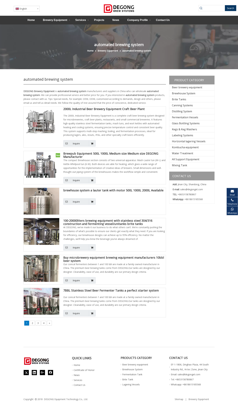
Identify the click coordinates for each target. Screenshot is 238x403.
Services (80, 20)
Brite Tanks (179, 99)
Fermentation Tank (132, 374)
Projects (99, 20)
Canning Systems (182, 105)
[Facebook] (50, 372)
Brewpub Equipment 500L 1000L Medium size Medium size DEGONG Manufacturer (110, 155)
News (115, 20)
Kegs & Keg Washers (184, 129)
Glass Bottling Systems (186, 123)
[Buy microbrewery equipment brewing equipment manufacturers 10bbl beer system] (41, 272)
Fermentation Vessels (185, 117)
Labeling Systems (182, 135)
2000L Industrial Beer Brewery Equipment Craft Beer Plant (104, 109)
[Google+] (42, 372)
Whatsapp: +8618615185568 (186, 384)
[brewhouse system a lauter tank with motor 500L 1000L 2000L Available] (41, 205)
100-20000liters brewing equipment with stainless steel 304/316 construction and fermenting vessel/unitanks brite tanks (107, 222)
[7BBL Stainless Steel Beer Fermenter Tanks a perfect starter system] (41, 305)
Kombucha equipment (185, 147)
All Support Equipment (185, 159)
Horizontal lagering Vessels (188, 141)
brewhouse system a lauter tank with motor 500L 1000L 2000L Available (113, 190)
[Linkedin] (34, 372)
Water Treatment (182, 153)
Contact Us (163, 20)
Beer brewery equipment (187, 87)
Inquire (76, 143)
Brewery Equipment (55, 20)
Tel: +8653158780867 (182, 379)
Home (31, 20)
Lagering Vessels (131, 384)
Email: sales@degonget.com (185, 374)
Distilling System (182, 111)
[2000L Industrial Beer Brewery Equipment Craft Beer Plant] (41, 124)
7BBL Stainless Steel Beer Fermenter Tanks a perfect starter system (111, 290)
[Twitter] (26, 372)
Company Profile (137, 20)
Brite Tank (127, 379)
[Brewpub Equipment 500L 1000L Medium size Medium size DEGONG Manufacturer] (41, 168)
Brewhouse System (183, 93)
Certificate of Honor (84, 370)
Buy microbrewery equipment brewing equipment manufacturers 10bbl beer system (113, 259)
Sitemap (179, 399)
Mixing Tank (179, 165)
